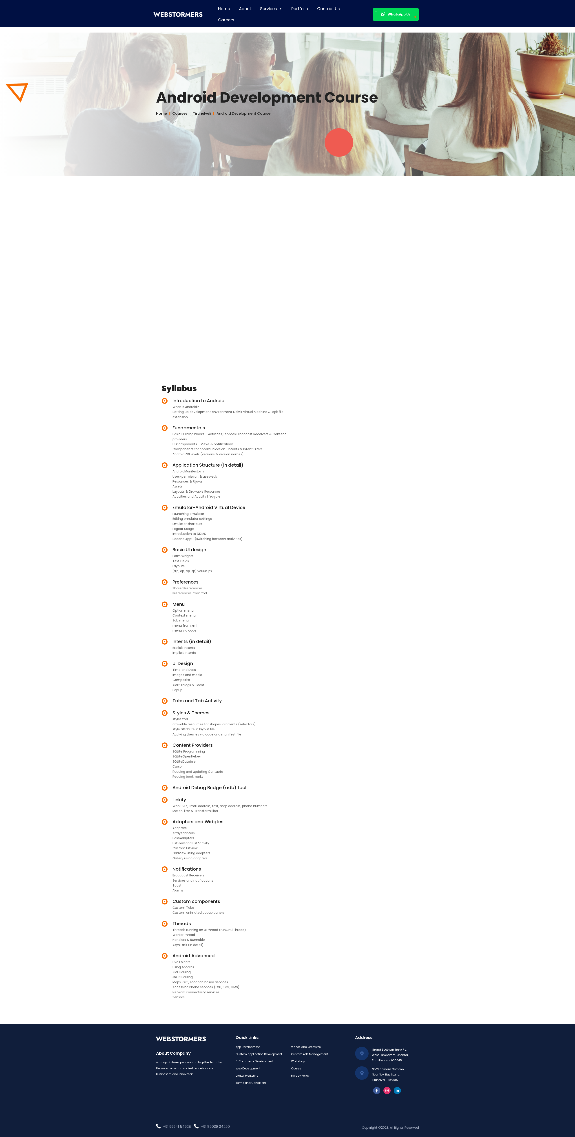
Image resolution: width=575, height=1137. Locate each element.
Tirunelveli (203, 113)
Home (224, 8)
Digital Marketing (247, 1076)
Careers (226, 20)
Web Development (248, 1068)
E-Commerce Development (254, 1061)
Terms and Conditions (251, 1083)
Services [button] (268, 8)
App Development (248, 1047)
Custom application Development (259, 1054)
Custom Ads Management (309, 1054)
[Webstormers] (182, 14)
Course (296, 1068)
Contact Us (328, 8)
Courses (180, 113)
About (245, 8)
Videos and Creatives (306, 1047)
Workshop (298, 1061)
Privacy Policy (300, 1076)
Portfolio (299, 8)
